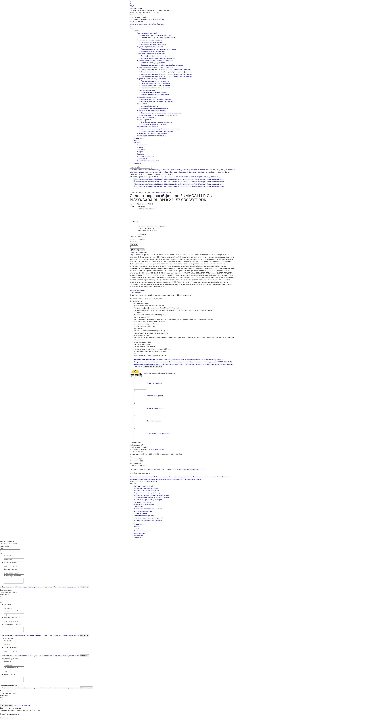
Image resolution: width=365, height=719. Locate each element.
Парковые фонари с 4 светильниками (155, 88)
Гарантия (140, 154)
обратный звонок (136, 22)
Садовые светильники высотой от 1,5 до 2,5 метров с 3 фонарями (166, 74)
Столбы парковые (144, 120)
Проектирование (140, 533)
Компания (137, 142)
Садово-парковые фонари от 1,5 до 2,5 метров (155, 67)
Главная (133, 170)
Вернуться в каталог (163, 192)
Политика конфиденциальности (142, 477)
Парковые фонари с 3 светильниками (155, 85)
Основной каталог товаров (146, 170)
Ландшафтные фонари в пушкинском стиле (157, 56)
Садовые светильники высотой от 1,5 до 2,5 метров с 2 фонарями (166, 72)
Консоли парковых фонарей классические (157, 131)
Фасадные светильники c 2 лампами (155, 95)
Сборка (140, 152)
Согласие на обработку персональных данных (184, 479)
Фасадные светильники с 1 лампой (154, 92)
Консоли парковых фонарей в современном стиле (160, 129)
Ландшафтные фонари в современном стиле (158, 58)
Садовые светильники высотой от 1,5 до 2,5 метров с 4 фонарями (166, 76)
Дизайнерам (142, 158)
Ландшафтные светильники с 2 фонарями (157, 101)
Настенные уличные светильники (153, 44)
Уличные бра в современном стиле (154, 108)
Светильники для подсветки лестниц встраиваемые (161, 113)
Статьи (140, 147)
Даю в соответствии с (40, 587)
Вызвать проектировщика (153, 366)
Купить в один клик (137, 250)
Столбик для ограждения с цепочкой (151, 136)
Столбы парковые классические (153, 124)
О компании (141, 145)
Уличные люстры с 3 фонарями (153, 51)
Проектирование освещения (148, 161)
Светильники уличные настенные (150, 40)
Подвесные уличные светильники (150, 47)
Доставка (141, 149)
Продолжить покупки (21, 705)
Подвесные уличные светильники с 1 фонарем (158, 49)
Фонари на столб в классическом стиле (156, 35)
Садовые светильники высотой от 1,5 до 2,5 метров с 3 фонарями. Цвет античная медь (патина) (174, 172)
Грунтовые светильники (146, 117)
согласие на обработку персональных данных (22, 587)
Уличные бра (142, 104)
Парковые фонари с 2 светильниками (155, 83)
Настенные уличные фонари (151, 42)
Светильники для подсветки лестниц (151, 111)
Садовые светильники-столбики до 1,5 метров (155, 60)
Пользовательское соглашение (180, 477)
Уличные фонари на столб (147, 33)
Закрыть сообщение (7, 718)
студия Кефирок (151, 481)
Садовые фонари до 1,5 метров (153, 63)
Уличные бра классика (149, 106)
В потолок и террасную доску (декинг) (152, 133)
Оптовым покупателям (145, 156)
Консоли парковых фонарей (147, 127)
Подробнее (142, 234)
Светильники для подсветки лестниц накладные (159, 115)
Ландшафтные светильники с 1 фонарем (156, 99)
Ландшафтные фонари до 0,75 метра (151, 54)
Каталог (136, 31)
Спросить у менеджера (138, 252)
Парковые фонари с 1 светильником (155, 81)
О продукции (138, 138)
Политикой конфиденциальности (66, 587)
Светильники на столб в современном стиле (158, 38)
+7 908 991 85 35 (157, 19)
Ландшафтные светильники (147, 97)
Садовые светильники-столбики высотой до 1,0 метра (162, 65)
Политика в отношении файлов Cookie (207, 477)
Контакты (137, 163)
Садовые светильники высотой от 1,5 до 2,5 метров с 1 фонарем (165, 70)
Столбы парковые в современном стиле (156, 122)
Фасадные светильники (146, 90)
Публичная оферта (161, 477)
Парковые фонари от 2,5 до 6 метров (151, 79)
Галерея (137, 140)
